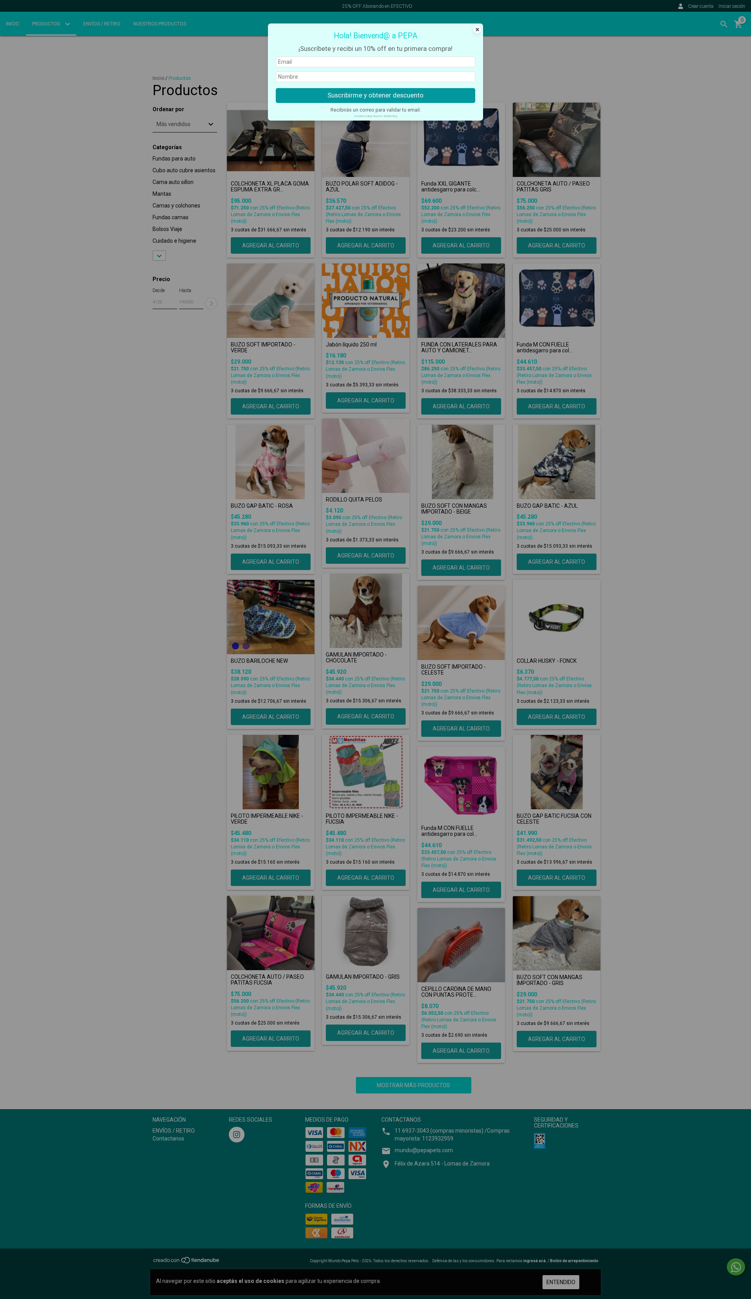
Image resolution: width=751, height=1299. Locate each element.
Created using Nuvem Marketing (375, 116)
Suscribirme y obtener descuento (375, 95)
